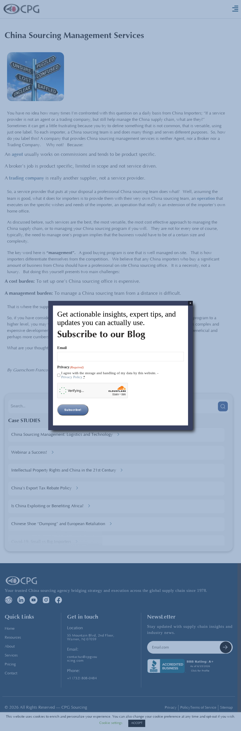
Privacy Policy (71, 377)
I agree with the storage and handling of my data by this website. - (109, 375)
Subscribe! (72, 410)
